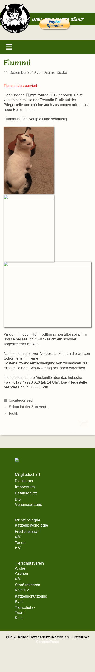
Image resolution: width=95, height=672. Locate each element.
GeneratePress (47, 642)
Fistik (13, 413)
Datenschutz (26, 493)
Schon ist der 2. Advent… (28, 407)
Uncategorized (21, 400)
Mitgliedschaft (27, 474)
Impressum (25, 487)
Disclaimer (24, 480)
